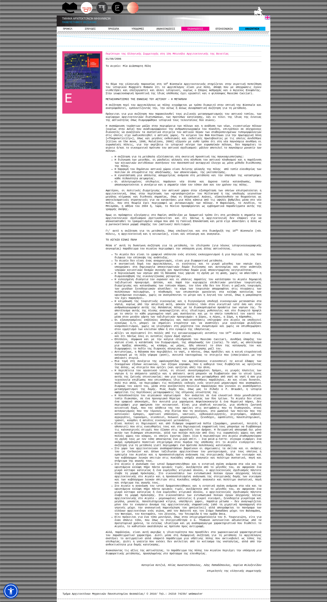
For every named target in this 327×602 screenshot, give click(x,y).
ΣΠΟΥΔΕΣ (90, 29)
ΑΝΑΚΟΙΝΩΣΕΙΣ (165, 29)
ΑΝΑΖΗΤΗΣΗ (252, 29)
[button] (10, 591)
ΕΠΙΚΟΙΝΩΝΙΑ (224, 29)
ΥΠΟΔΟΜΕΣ (137, 29)
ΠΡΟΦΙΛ (67, 29)
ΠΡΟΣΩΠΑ (113, 29)
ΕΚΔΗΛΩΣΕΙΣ (195, 29)
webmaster (196, 594)
